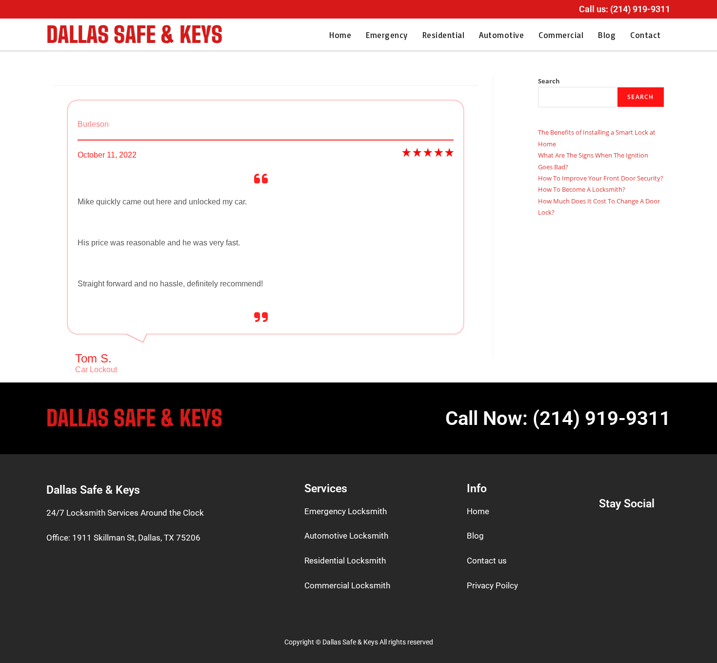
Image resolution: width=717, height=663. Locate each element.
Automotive (501, 35)
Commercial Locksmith (347, 585)
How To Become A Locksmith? (581, 189)
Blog (607, 35)
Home (340, 35)
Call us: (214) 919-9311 (624, 9)
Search (549, 81)
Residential (443, 35)
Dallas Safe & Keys (134, 34)
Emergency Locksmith (345, 511)
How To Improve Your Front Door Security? (600, 178)
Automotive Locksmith (346, 536)
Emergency (387, 35)
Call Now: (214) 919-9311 (558, 418)
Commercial (560, 35)
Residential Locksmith (345, 560)
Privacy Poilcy (492, 585)
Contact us (487, 560)
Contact (645, 35)
